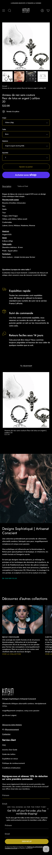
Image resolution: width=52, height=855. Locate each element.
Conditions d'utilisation (11, 768)
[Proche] (47, 808)
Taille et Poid (22, 186)
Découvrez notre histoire (12, 725)
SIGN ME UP (27, 841)
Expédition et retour (10, 758)
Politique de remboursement (13, 763)
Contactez (6, 734)
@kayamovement (12, 729)
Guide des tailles (8, 754)
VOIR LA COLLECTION (11, 654)
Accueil (4, 86)
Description (6, 186)
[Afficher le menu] (4, 10)
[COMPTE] (42, 10)
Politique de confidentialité (35, 847)
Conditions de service (11, 848)
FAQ (4, 745)
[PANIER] (48, 10)
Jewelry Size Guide (9, 749)
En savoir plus (9, 578)
